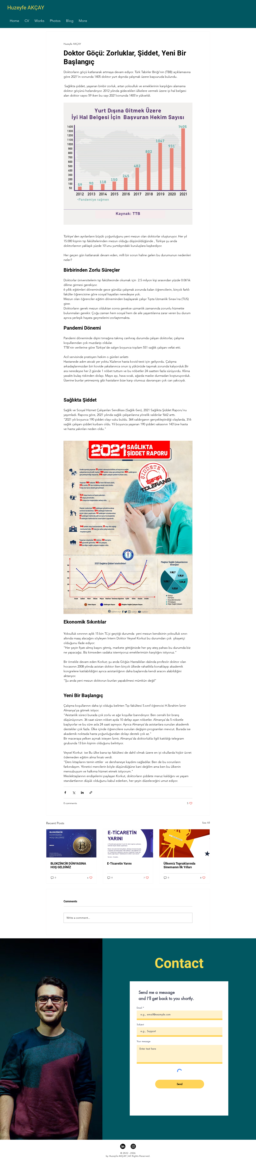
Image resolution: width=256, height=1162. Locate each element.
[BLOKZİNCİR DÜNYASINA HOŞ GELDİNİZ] (71, 843)
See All (206, 822)
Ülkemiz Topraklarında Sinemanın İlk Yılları (179, 865)
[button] (27, 20)
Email (139, 1008)
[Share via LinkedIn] (82, 792)
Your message (143, 1041)
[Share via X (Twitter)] (73, 792)
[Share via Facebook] (65, 792)
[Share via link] (90, 792)
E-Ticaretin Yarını (119, 863)
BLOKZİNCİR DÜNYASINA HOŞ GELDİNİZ (68, 865)
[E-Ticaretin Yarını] (128, 843)
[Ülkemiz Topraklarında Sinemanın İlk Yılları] (184, 843)
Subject (140, 1024)
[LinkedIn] (122, 1146)
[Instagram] (133, 1146)
